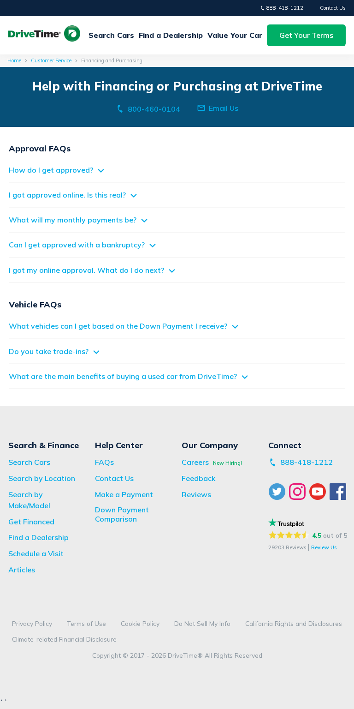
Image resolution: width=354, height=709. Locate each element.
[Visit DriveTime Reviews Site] (286, 523)
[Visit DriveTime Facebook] (339, 491)
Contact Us (333, 8)
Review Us (323, 547)
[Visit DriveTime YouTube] (319, 491)
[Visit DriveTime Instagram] (299, 491)
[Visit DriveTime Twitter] (278, 491)
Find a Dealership (171, 35)
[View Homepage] (44, 35)
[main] (177, 230)
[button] (306, 35)
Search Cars (111, 35)
